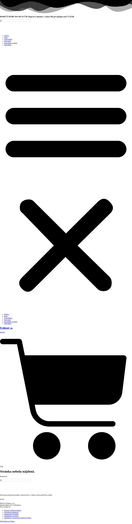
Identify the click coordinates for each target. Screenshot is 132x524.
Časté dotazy (8, 39)
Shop (6, 37)
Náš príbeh (7, 45)
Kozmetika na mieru (10, 43)
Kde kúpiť (7, 41)
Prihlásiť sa (6, 328)
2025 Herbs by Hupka (7, 521)
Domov (6, 36)
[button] (66, 180)
